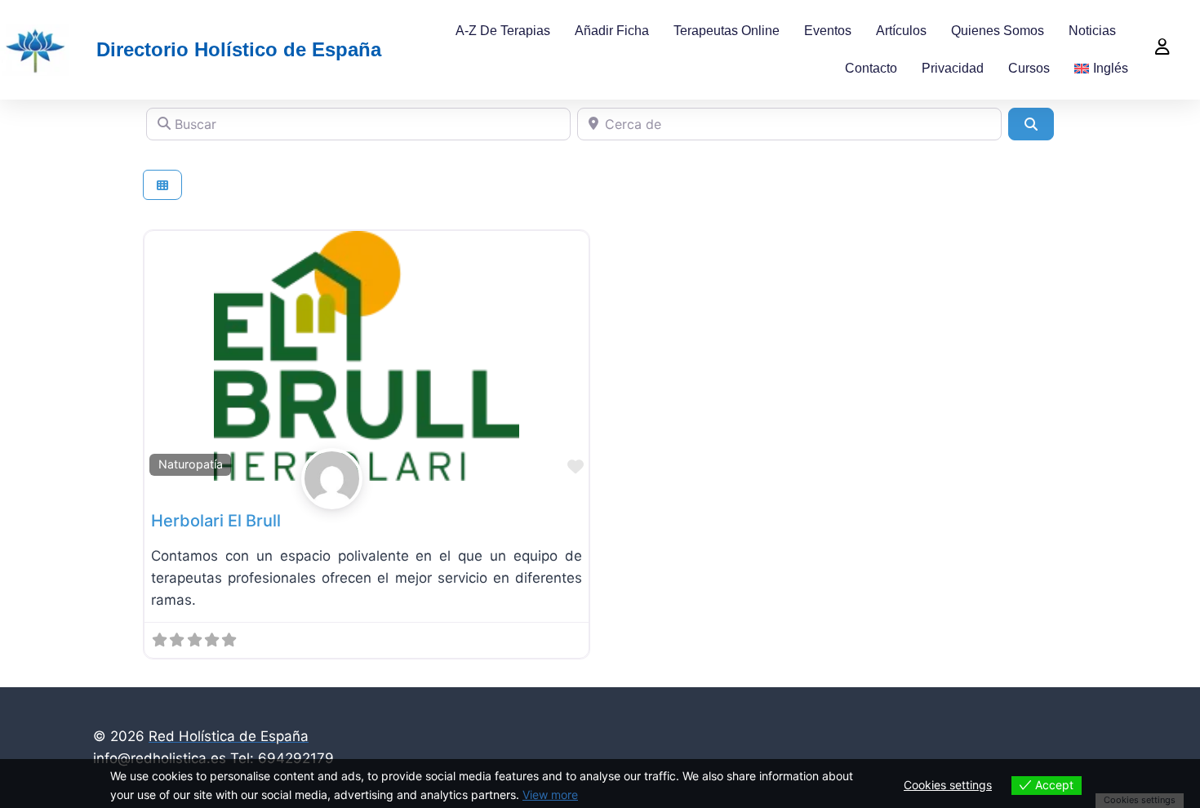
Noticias (1092, 31)
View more (550, 794)
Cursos (1029, 68)
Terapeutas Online (726, 31)
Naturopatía (190, 464)
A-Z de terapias (503, 31)
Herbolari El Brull (216, 521)
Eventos (827, 31)
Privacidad (953, 68)
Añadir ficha (612, 31)
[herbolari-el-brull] (366, 478)
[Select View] (162, 185)
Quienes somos (997, 31)
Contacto (871, 68)
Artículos (901, 31)
